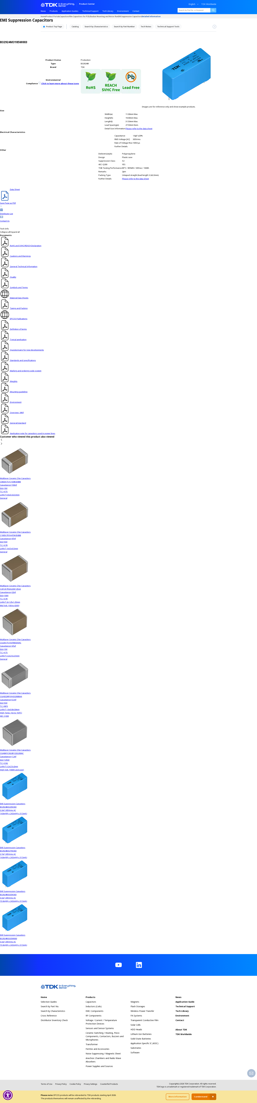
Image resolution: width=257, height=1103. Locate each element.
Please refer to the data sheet (139, 128)
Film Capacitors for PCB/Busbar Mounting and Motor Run (93, 16)
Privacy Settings (90, 1084)
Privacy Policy (61, 1084)
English (192, 4)
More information (178, 1096)
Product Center (87, 4)
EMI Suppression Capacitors (130, 16)
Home (43, 16)
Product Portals (53, 16)
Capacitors (64, 16)
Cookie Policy (75, 1084)
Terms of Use (46, 1084)
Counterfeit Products (109, 1084)
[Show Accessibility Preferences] (8, 1095)
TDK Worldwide (208, 4)
